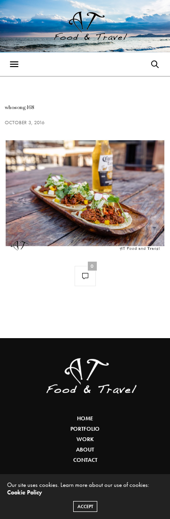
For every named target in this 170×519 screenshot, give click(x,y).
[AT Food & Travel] (85, 26)
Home (85, 418)
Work (85, 439)
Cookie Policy (24, 492)
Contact (85, 460)
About (85, 449)
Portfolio (85, 429)
